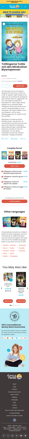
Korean (12, 251)
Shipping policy (17, 429)
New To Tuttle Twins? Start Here (14, 410)
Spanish (5, 245)
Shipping (4, 78)
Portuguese (14, 256)
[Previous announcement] (3, 2)
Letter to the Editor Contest (14, 415)
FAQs (14, 402)
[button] (3, 6)
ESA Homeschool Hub (14, 392)
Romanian (22, 245)
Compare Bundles (14, 413)
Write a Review (18, 201)
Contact (14, 408)
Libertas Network (15, 430)
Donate (14, 405)
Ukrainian (22, 251)
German (6, 251)
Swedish (22, 248)
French (5, 248)
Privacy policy (11, 427)
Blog (14, 386)
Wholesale (15, 400)
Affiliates (14, 397)
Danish (5, 256)
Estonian (13, 245)
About (14, 384)
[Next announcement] (26, 2)
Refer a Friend (14, 394)
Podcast (14, 389)
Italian (12, 248)
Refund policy (7, 429)
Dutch (5, 253)
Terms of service (21, 427)
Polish (12, 253)
